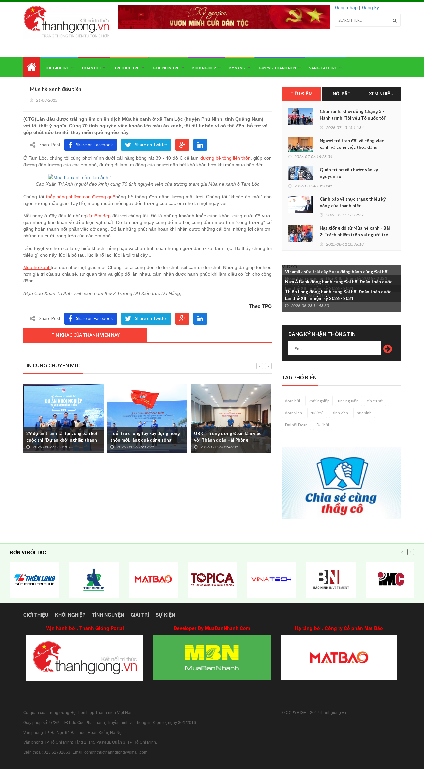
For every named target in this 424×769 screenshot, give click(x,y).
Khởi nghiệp (204, 68)
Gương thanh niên (277, 68)
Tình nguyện (108, 614)
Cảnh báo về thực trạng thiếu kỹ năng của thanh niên (353, 202)
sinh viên (340, 412)
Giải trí (140, 614)
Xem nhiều (381, 93)
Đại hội (322, 424)
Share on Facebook (94, 144)
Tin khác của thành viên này (85, 335)
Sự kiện (165, 614)
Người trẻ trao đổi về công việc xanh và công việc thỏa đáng (352, 144)
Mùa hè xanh (37, 267)
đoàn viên (293, 412)
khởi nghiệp (319, 400)
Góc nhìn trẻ (166, 68)
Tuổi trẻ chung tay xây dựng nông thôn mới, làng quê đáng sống (145, 437)
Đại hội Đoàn (296, 424)
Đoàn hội (91, 68)
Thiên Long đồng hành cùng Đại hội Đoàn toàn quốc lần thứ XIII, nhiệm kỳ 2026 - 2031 (338, 295)
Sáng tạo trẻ (323, 68)
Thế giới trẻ (57, 68)
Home (31, 67)
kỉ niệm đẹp (98, 215)
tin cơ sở (375, 400)
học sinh (364, 412)
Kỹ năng (237, 68)
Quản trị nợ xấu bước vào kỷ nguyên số (349, 173)
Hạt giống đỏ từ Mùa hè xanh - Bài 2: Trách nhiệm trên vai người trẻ (355, 231)
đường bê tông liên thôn (225, 158)
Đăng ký (370, 7)
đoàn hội (292, 400)
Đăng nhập (346, 7)
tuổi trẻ (317, 412)
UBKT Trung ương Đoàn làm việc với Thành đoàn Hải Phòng (227, 437)
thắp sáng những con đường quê (80, 196)
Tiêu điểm (302, 93)
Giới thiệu (35, 614)
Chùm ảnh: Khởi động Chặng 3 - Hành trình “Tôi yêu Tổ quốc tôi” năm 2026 (353, 118)
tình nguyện (348, 400)
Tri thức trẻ (126, 68)
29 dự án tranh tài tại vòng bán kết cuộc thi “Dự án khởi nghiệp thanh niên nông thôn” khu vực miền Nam (62, 440)
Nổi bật (341, 93)
